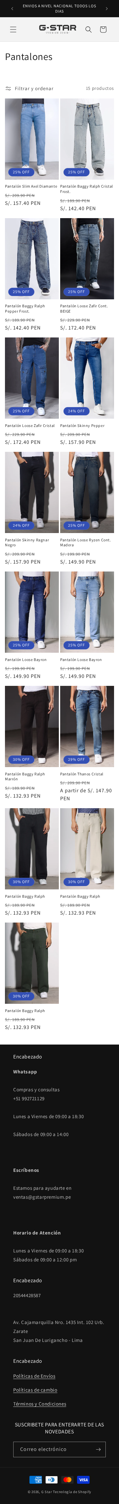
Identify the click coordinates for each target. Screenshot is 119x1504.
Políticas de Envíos (34, 1376)
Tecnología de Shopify (72, 1491)
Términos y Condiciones (39, 1404)
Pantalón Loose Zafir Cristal (30, 425)
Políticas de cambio (35, 1390)
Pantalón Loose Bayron (26, 659)
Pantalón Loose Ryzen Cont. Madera (85, 542)
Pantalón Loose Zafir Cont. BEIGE (84, 308)
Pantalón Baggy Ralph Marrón (25, 776)
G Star (46, 1491)
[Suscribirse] (98, 1449)
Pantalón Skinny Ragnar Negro (27, 542)
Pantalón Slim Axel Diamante (31, 186)
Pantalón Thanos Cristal (81, 773)
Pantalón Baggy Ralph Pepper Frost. (25, 308)
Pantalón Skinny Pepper (82, 425)
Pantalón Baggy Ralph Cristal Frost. (86, 189)
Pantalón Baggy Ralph (25, 896)
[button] (13, 29)
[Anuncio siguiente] (106, 8)
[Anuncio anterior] (12, 8)
